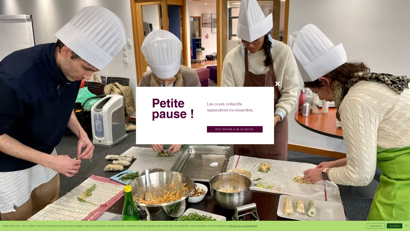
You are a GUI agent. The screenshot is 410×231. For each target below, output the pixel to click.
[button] (277, 83)
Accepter (395, 225)
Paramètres (375, 225)
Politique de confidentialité (242, 225)
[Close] (406, 225)
